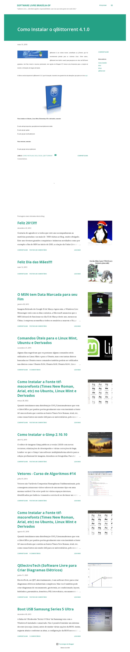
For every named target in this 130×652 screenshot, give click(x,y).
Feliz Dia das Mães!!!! (34, 262)
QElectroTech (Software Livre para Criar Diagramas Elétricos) (47, 567)
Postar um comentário (38, 250)
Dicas (100, 68)
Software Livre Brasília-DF (34, 5)
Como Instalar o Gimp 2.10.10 (42, 434)
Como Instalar (102, 63)
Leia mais (77, 250)
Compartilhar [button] (103, 52)
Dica (99, 65)
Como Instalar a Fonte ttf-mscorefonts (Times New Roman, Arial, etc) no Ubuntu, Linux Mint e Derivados (46, 388)
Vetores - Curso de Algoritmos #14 (46, 473)
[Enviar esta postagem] (55, 156)
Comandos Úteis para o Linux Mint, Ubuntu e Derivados (47, 340)
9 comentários (35, 370)
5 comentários (35, 636)
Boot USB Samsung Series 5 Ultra (45, 609)
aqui (86, 75)
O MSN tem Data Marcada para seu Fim (47, 296)
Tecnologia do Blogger (66, 644)
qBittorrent (101, 71)
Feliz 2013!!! (27, 223)
